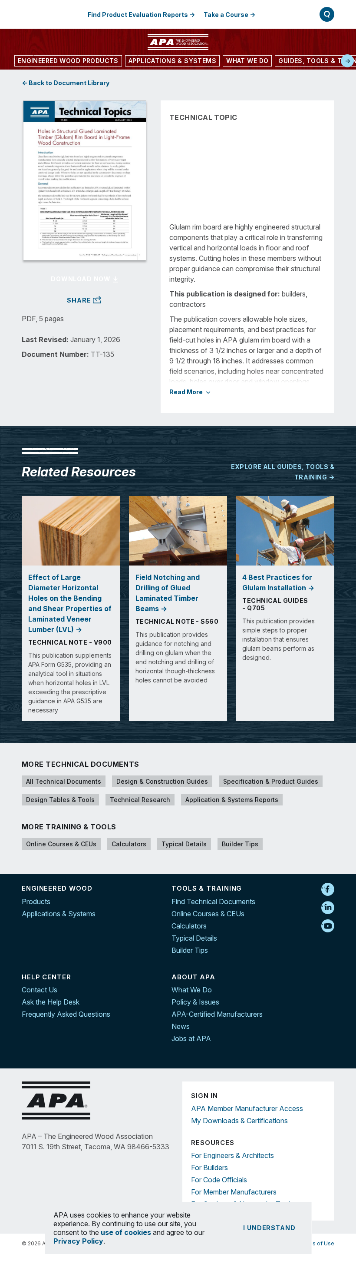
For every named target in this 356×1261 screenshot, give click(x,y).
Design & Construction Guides (162, 781)
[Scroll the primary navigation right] (347, 60)
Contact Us (39, 989)
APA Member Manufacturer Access (247, 1108)
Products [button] (68, 60)
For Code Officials (219, 1179)
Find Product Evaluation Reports (138, 14)
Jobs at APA (191, 1038)
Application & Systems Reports (231, 799)
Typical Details (184, 844)
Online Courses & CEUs (61, 844)
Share (79, 300)
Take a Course (226, 14)
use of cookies (126, 1232)
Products (36, 901)
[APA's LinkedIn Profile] (327, 908)
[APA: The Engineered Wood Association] (178, 42)
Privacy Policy (78, 1241)
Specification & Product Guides (270, 781)
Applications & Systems (59, 913)
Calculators (129, 844)
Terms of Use (316, 1243)
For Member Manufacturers (234, 1192)
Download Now (81, 279)
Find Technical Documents (213, 901)
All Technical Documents (63, 781)
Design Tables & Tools (60, 799)
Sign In (283, 14)
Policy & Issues (195, 1002)
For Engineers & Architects (232, 1155)
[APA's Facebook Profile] (327, 890)
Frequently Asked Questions (66, 1014)
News (180, 1026)
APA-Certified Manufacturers (217, 1014)
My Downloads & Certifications (239, 1120)
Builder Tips (240, 844)
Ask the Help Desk (50, 1002)
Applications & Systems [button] (172, 60)
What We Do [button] (247, 60)
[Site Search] (327, 14)
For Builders (209, 1167)
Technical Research (140, 799)
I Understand (269, 1227)
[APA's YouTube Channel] (327, 926)
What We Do (191, 989)
